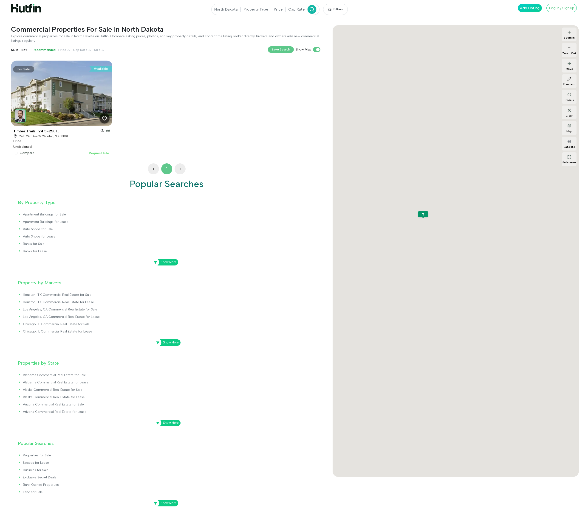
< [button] (153, 169)
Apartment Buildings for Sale (44, 214)
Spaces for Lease (36, 463)
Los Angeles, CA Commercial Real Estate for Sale (60, 309)
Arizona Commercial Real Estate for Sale (53, 404)
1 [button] (166, 169)
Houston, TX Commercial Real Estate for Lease (58, 302)
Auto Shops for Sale (38, 229)
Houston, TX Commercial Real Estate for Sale (57, 295)
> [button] (180, 169)
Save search (280, 49)
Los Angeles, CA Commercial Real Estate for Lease (61, 317)
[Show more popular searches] (164, 503)
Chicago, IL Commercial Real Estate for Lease (57, 331)
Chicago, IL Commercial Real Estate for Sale (56, 324)
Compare (27, 153)
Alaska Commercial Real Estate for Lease (54, 397)
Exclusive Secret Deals (39, 477)
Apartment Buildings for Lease (45, 222)
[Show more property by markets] (167, 342)
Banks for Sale (33, 244)
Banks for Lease (35, 251)
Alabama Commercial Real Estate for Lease (55, 382)
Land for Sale (33, 492)
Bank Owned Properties (41, 485)
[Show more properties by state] (167, 423)
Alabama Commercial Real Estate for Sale (54, 375)
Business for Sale (35, 470)
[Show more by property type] (164, 262)
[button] (20, 114)
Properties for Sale (37, 455)
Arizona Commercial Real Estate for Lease (54, 412)
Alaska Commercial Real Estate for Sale (52, 390)
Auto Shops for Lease (39, 236)
